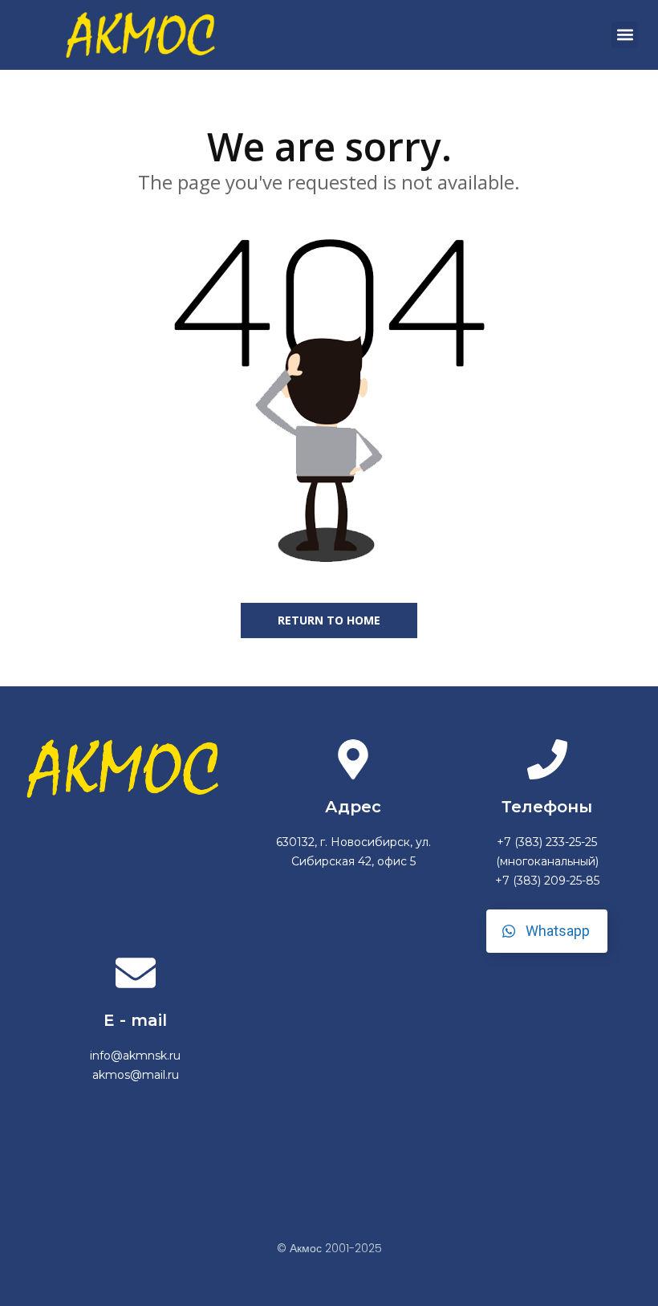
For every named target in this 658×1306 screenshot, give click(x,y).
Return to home (329, 620)
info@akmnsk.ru (135, 1055)
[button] (624, 35)
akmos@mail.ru (135, 1075)
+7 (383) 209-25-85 (547, 880)
